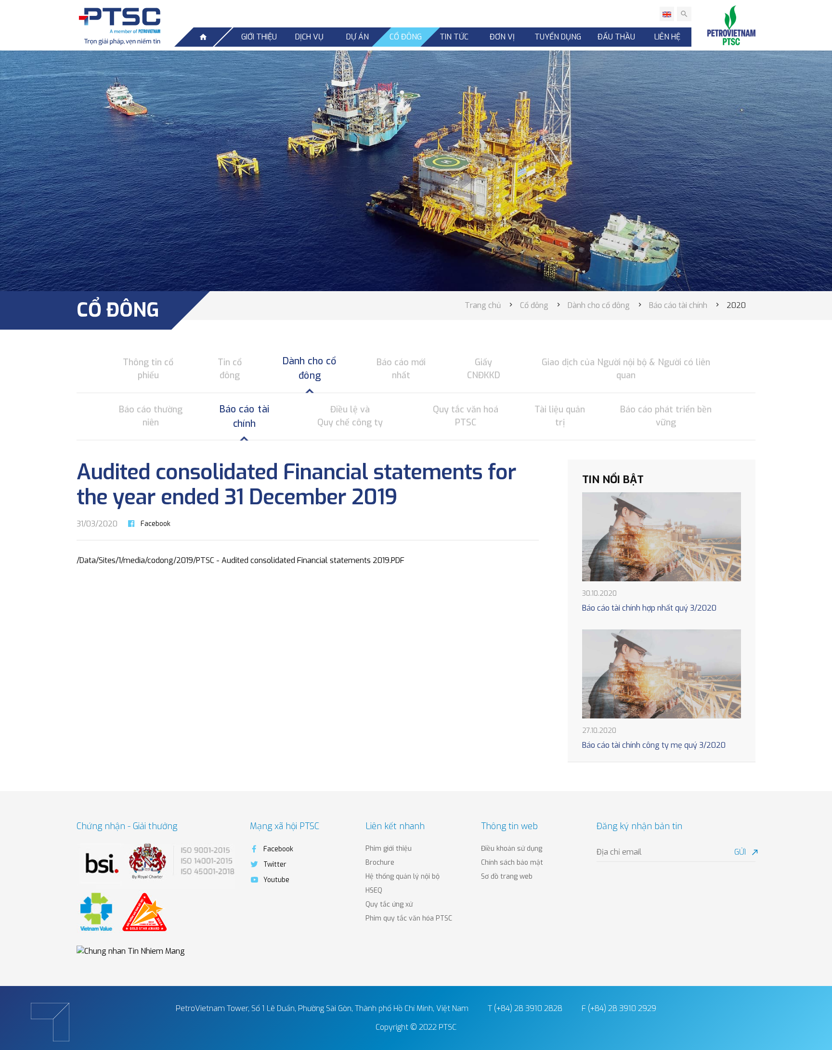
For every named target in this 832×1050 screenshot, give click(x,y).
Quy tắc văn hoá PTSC (465, 416)
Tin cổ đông (230, 369)
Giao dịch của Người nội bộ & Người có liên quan (626, 369)
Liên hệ (667, 37)
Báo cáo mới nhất (401, 369)
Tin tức (454, 37)
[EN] (667, 14)
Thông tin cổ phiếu (148, 369)
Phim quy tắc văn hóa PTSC (408, 918)
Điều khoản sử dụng (511, 848)
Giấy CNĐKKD (483, 369)
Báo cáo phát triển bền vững (666, 416)
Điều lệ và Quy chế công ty (350, 416)
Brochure (379, 862)
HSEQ (373, 890)
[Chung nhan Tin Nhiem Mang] (131, 951)
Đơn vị (502, 37)
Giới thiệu (259, 37)
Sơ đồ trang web (507, 876)
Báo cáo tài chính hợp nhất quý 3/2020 (649, 608)
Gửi (744, 852)
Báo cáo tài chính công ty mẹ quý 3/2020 (654, 745)
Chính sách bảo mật (512, 862)
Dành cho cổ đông (310, 368)
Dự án (357, 37)
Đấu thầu (616, 37)
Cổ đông (406, 37)
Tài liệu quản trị (559, 416)
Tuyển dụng (557, 37)
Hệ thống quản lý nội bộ (402, 876)
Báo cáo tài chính (244, 415)
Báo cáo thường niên (150, 416)
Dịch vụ (309, 37)
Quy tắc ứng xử (389, 904)
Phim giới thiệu (388, 848)
